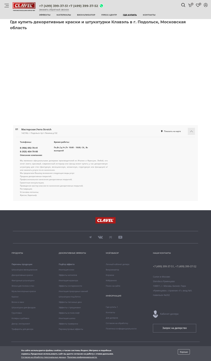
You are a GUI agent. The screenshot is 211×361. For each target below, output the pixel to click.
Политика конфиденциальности (121, 328)
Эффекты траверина (68, 323)
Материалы (64, 15)
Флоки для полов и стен (23, 285)
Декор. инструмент (21, 323)
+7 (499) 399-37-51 (53, 5)
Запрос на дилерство (174, 328)
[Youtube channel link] (120, 237)
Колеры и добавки (20, 318)
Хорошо (184, 352)
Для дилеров (112, 317)
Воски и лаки (18, 302)
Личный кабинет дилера (117, 264)
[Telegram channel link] (90, 237)
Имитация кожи (66, 269)
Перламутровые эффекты (71, 329)
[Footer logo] (105, 220)
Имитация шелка (67, 318)
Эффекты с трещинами (70, 307)
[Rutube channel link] (110, 237)
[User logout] (206, 5)
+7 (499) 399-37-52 (83, 5)
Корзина (110, 275)
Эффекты (44, 15)
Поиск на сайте (113, 285)
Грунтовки (17, 312)
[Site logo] (24, 9)
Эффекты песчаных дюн (70, 302)
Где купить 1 (112, 307)
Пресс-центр (109, 15)
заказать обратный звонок (54, 9)
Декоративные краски (22, 275)
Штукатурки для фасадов (23, 307)
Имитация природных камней (73, 291)
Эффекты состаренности (70, 285)
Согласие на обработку (117, 323)
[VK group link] (100, 237)
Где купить (130, 15)
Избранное (111, 280)
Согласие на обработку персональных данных (43, 357)
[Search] (183, 5)
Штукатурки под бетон (70, 296)
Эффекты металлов (68, 275)
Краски (15, 296)
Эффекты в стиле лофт (69, 312)
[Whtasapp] (101, 6)
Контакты (149, 15)
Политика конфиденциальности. (82, 357)
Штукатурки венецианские (24, 269)
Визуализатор (86, 15)
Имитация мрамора (68, 280)
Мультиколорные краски (24, 291)
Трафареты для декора (22, 329)
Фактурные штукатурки (23, 280)
